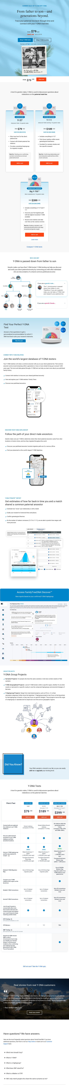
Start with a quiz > (34, 48)
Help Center (31, 1041)
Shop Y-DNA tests (25, 40)
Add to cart (28, 817)
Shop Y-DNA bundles (42, 40)
